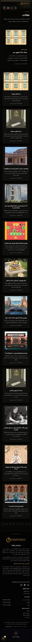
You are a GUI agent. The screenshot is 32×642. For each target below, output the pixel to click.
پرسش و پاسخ (26, 613)
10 (6, 524)
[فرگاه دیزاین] (24, 3)
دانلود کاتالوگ (27, 591)
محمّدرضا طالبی (8, 626)
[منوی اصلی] (4, 8)
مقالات (28, 611)
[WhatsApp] (28, 585)
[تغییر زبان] (8, 8)
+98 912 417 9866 (6, 605)
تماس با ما (27, 617)
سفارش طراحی (26, 593)
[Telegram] (24, 585)
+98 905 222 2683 (6, 599)
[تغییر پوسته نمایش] (11, 8)
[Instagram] (21, 585)
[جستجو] (15, 8)
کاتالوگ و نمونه (26, 615)
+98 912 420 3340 (6, 602)
